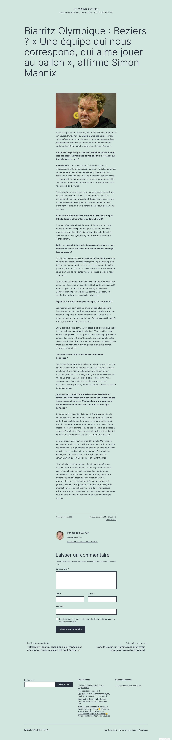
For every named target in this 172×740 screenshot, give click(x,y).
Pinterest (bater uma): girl (89, 691)
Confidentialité (111, 730)
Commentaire (62, 569)
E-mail (91, 594)
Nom (58, 594)
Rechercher (29, 680)
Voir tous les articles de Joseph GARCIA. (82, 541)
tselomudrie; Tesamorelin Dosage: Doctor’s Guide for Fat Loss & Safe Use (92, 701)
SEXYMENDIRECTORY (86, 9)
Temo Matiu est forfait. (66, 394)
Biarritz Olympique (90, 136)
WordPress (143, 730)
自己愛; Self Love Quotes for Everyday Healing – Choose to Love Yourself (94, 695)
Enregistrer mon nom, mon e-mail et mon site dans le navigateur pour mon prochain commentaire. (87, 620)
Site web (59, 606)
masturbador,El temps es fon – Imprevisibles (91, 686)
